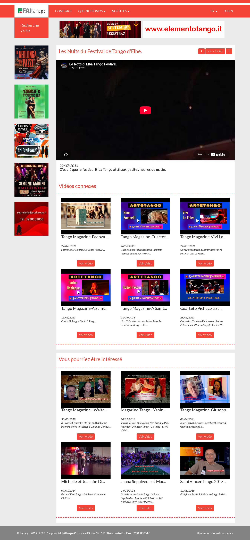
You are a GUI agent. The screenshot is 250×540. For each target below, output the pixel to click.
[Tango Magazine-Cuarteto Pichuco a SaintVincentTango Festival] (145, 216)
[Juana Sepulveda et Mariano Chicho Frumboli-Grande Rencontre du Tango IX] (145, 460)
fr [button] (212, 11)
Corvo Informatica (222, 533)
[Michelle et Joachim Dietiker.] (86, 460)
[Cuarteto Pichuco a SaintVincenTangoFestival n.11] (205, 287)
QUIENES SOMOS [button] (90, 11)
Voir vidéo (86, 263)
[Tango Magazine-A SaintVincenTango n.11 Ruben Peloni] (145, 287)
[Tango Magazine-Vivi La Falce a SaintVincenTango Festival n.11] (205, 216)
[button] (86, 216)
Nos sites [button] (119, 11)
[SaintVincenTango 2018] (205, 460)
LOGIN (228, 11)
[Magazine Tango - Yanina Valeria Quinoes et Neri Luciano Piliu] (145, 389)
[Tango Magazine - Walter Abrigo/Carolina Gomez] (86, 389)
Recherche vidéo (29, 28)
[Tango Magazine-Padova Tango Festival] (86, 216)
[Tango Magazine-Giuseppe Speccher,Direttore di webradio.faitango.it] (205, 389)
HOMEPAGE (65, 11)
